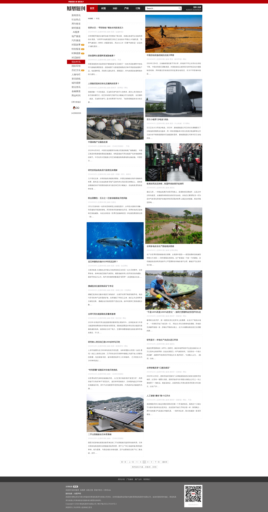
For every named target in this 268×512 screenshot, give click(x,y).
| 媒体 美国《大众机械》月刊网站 (177, 123)
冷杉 (115, 8)
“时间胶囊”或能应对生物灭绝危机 (102, 370)
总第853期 (161, 400)
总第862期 (161, 188)
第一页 (123, 462)
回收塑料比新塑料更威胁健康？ (101, 55)
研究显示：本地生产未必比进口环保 (162, 340)
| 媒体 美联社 (170, 188)
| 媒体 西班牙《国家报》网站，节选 (178, 400)
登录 (195, 7)
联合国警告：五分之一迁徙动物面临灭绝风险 (107, 198)
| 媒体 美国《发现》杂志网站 (117, 266)
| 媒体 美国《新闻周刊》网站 (117, 346)
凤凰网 (82, 490)
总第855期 (161, 372)
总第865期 (161, 59)
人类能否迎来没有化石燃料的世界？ (103, 83)
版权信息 (69, 494)
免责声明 (77, 494)
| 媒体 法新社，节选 (113, 60)
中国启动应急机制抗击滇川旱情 (160, 55)
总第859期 (161, 316)
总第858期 (102, 290)
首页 (92, 8)
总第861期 (102, 202)
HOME (90, 19)
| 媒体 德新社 (170, 344)
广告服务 (129, 479)
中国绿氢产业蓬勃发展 (98, 142)
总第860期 (102, 266)
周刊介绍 (121, 479)
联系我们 (146, 479)
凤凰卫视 (89, 490)
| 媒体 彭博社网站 (171, 250)
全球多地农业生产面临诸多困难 (160, 246)
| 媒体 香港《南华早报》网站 (175, 59)
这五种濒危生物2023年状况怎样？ (103, 261)
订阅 (138, 8)
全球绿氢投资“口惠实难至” (158, 368)
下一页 (157, 462)
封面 (103, 8)
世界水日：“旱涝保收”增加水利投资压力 (105, 28)
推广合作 (138, 479)
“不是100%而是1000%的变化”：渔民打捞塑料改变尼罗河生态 (174, 312)
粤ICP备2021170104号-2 (107, 504)
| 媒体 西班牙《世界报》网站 (117, 88)
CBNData (107, 490)
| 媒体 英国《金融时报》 (115, 32)
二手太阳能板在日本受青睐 (100, 434)
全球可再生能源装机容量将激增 (101, 314)
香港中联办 (98, 490)
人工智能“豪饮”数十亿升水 (158, 396)
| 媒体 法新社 (111, 202)
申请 (75, 487)
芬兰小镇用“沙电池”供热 (157, 119)
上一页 (131, 462)
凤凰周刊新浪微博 (72, 490)
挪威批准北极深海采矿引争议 (100, 286)
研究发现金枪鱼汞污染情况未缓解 (102, 170)
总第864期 (102, 60)
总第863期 (102, 88)
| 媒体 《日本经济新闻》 (115, 374)
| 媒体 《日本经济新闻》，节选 (117, 146)
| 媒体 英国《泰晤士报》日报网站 (118, 290)
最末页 (164, 462)
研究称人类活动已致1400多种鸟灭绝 (104, 342)
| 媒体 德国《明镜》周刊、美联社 (118, 174)
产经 (126, 8)
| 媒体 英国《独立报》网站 (116, 318)
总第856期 (161, 344)
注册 (199, 7)
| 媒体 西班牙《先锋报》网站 (175, 372)
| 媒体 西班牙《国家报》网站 (175, 316)
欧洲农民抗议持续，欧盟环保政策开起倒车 (165, 184)
